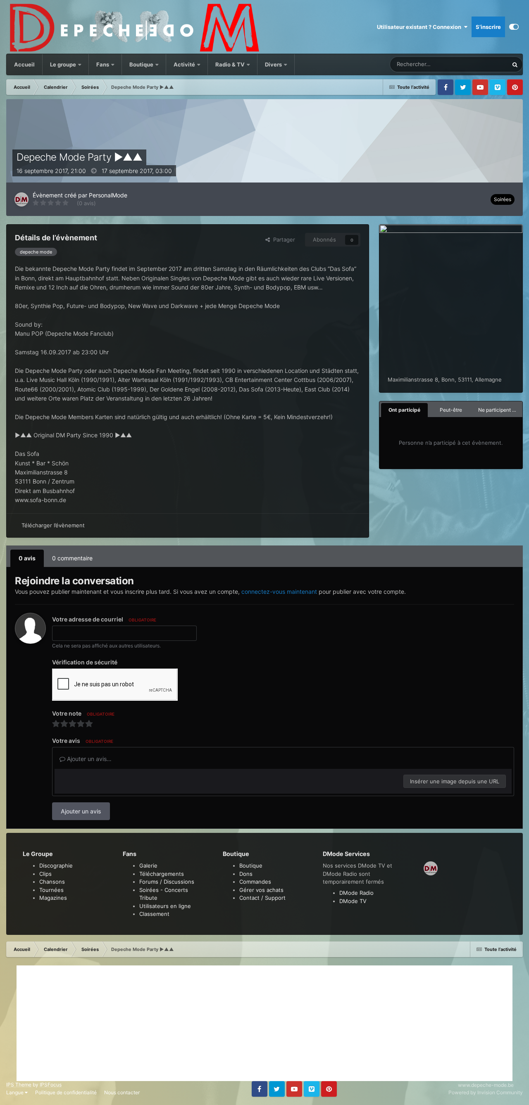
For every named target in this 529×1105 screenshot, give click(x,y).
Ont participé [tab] (404, 410)
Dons (246, 873)
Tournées (51, 890)
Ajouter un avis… (88, 758)
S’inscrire (488, 27)
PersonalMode (108, 195)
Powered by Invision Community (485, 1092)
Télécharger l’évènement (53, 525)
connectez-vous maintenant (279, 591)
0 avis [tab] (27, 558)
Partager (282, 239)
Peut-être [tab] (451, 410)
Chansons (52, 881)
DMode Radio (356, 892)
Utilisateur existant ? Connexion (420, 27)
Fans (103, 64)
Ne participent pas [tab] (499, 410)
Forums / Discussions (166, 881)
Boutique (141, 64)
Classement (154, 914)
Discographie (56, 865)
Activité (184, 64)
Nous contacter (122, 1092)
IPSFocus (51, 1084)
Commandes (255, 881)
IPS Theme (18, 1084)
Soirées (502, 199)
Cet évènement (478, 64)
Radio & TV (230, 64)
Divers (274, 64)
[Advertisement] (264, 1023)
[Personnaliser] (514, 27)
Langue (15, 1092)
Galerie (148, 865)
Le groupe (63, 64)
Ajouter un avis (81, 811)
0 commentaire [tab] (72, 558)
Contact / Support (262, 897)
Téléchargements (161, 873)
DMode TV (353, 901)
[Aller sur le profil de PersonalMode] (21, 199)
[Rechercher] (515, 64)
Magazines (53, 897)
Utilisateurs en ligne (165, 906)
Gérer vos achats (261, 890)
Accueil (24, 64)
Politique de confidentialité (66, 1092)
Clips (45, 873)
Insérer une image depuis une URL (454, 781)
